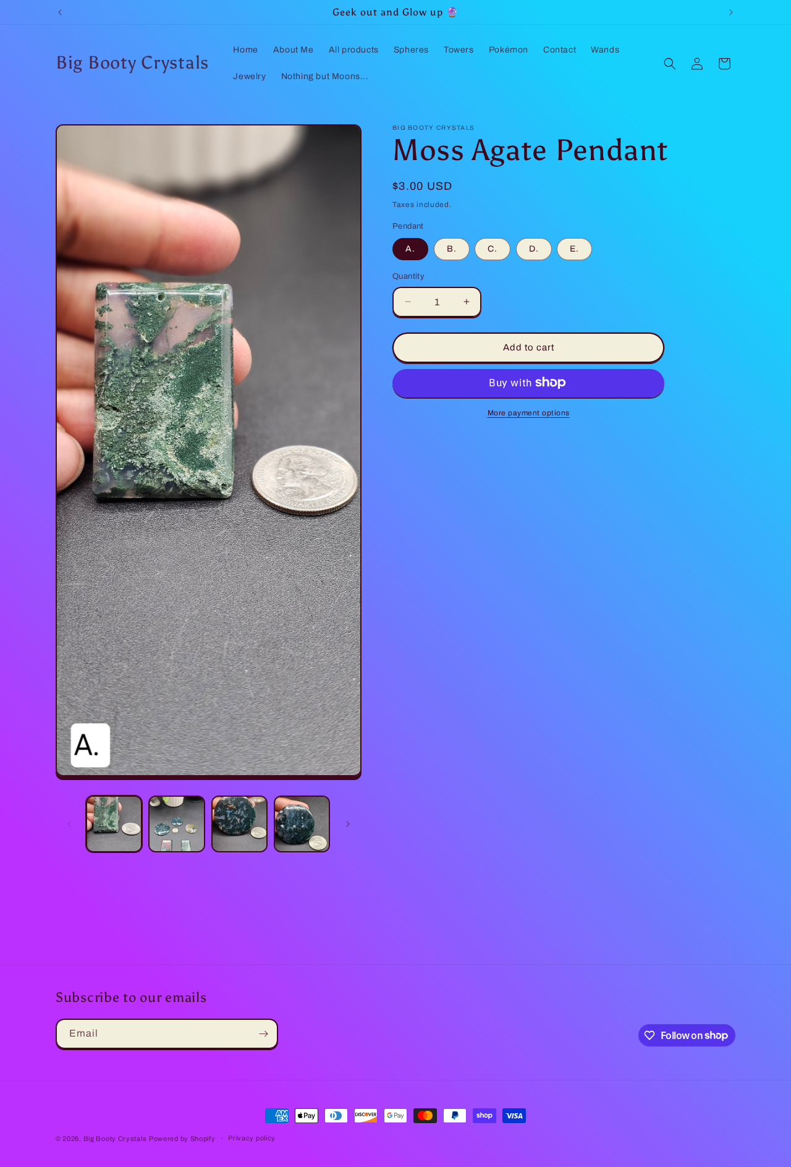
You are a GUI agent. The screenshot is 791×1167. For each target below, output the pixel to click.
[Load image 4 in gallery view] (302, 824)
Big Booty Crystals (115, 1138)
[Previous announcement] (60, 12)
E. (574, 248)
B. (452, 248)
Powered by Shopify (182, 1138)
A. (410, 248)
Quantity (408, 276)
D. (534, 248)
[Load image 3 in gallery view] (239, 824)
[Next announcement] (731, 12)
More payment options (529, 412)
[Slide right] (348, 824)
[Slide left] (69, 824)
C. (492, 248)
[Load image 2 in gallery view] (176, 824)
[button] (669, 63)
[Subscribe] (263, 1034)
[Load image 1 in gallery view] (114, 824)
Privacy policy (252, 1138)
